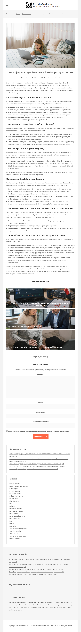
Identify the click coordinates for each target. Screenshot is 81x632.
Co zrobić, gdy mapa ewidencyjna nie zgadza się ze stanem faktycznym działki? (37, 466)
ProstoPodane (27, 78)
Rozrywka (12, 526)
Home (18, 14)
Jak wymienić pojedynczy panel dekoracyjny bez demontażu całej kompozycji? (36, 464)
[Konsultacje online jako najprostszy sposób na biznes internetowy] (40, 340)
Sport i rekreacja (15, 531)
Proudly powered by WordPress (62, 626)
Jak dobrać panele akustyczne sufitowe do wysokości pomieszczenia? (33, 469)
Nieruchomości (14, 519)
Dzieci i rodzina (14, 491)
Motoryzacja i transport (17, 516)
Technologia (13, 534)
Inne (10, 504)
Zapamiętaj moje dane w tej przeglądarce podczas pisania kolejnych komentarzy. (39, 431)
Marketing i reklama (16, 509)
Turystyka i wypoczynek (17, 536)
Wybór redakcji (43, 357)
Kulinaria (12, 506)
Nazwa (41, 402)
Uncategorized (14, 539)
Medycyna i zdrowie (16, 511)
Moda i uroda (13, 514)
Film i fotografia (14, 501)
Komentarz (40, 375)
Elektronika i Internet (16, 496)
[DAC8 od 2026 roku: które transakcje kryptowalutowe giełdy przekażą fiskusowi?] (40, 298)
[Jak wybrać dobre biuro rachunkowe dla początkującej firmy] (40, 319)
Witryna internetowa (40, 422)
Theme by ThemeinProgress (40, 626)
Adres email (41, 412)
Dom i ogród (13, 489)
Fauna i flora (13, 499)
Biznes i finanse (26, 14)
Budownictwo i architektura (18, 486)
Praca (11, 521)
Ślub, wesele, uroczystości (18, 529)
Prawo (11, 524)
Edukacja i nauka (15, 494)
